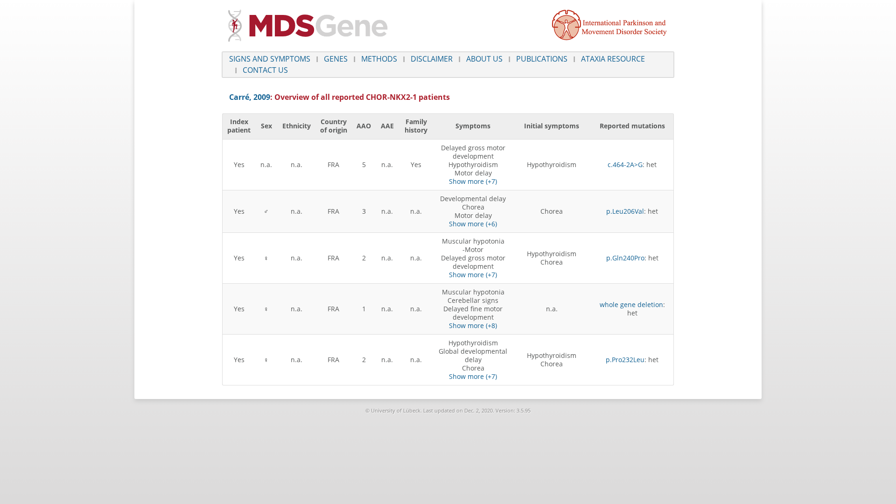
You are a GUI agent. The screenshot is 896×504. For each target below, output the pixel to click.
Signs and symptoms (269, 59)
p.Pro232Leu (625, 359)
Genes (336, 59)
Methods (379, 59)
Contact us (265, 70)
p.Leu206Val (625, 211)
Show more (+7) (473, 181)
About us (484, 59)
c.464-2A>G (625, 164)
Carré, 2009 (249, 97)
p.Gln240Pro (625, 257)
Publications (541, 59)
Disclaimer (432, 59)
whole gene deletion (631, 304)
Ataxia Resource (613, 59)
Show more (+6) (473, 223)
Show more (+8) (473, 325)
